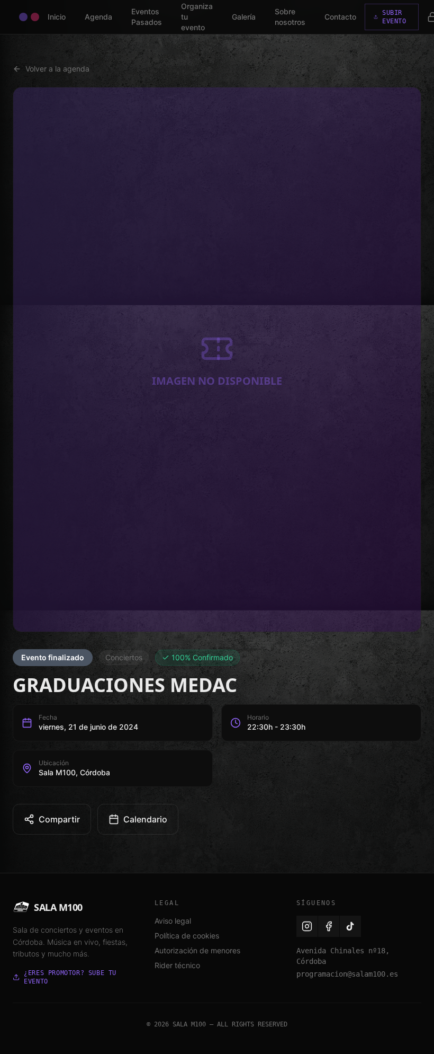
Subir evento (394, 17)
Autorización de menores (197, 950)
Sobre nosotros (290, 16)
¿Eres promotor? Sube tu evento (70, 977)
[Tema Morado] (23, 17)
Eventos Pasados (146, 16)
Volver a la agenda (57, 68)
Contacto (340, 16)
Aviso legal (173, 920)
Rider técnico (177, 965)
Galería (244, 16)
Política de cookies (187, 935)
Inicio (57, 16)
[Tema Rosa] (35, 17)
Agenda (98, 16)
